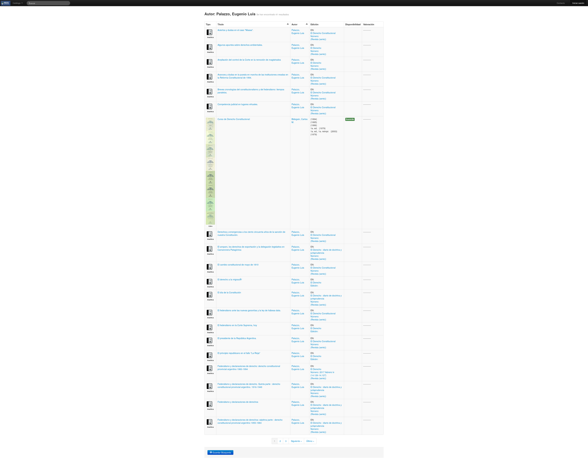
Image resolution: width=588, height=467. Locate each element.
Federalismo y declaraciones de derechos (238, 401)
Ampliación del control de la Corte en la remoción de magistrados (249, 59)
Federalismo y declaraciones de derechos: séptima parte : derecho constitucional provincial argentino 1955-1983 (250, 421)
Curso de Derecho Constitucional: (234, 119)
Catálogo (17, 3)
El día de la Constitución (229, 292)
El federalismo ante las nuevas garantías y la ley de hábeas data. (249, 310)
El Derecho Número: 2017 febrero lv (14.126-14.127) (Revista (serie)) (322, 374)
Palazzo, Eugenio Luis (298, 31)
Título (221, 24)
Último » (310, 441)
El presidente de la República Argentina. (237, 338)
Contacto (561, 3)
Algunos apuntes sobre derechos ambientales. (240, 44)
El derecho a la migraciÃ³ (230, 279)
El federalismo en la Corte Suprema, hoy (237, 325)
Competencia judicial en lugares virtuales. (238, 104)
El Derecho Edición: (316, 284)
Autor (294, 24)
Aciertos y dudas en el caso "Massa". (235, 30)
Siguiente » (296, 441)
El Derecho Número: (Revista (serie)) (318, 51)
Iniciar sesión (578, 3)
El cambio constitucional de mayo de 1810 (238, 264)
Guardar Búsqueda (221, 452)
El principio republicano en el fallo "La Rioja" (239, 353)
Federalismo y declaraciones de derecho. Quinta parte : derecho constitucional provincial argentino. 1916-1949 (249, 385)
